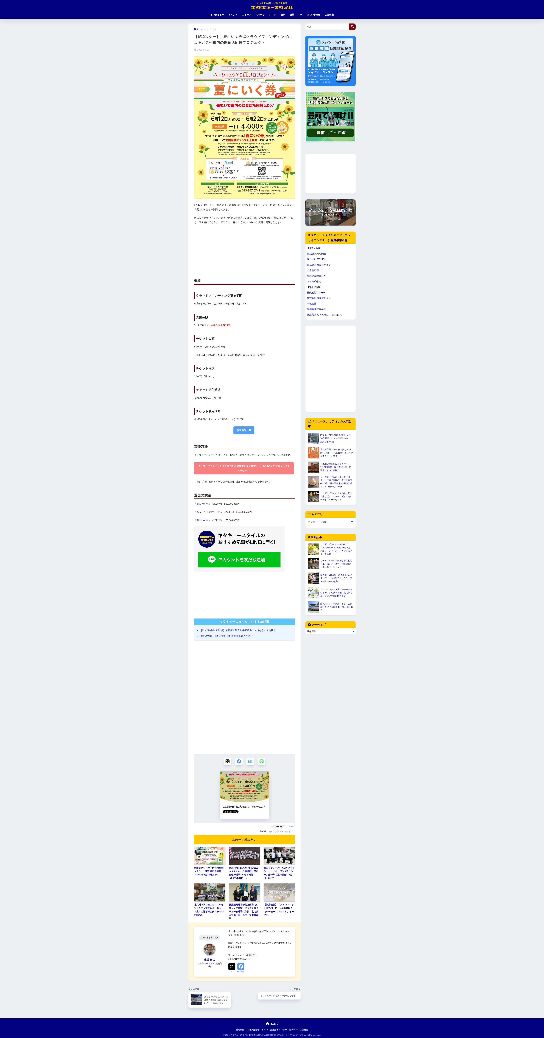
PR (300, 14)
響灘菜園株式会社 (316, 276)
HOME (273, 1023)
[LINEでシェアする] (261, 761)
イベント (233, 14)
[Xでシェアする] (227, 761)
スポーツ (260, 14)
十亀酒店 (311, 303)
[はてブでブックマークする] (250, 761)
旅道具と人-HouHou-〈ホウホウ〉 (325, 314)
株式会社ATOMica (316, 253)
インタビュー (217, 14)
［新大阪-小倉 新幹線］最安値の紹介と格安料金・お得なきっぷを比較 (238, 630)
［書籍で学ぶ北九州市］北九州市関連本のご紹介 (226, 636)
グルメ (272, 14)
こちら (254, 955)
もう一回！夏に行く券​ (208, 512)
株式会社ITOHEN (316, 259)
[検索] (352, 26)
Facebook (240, 971)
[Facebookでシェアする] (239, 761)
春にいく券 (202, 520)
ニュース (246, 14)
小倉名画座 (313, 270)
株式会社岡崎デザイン (319, 265)
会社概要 (240, 1030)
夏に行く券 (202, 503)
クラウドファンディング (282, 831)
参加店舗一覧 (244, 430)
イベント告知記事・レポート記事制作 (280, 1030)
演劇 (283, 14)
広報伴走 (329, 14)
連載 (292, 14)
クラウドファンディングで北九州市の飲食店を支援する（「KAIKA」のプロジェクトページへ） (244, 468)
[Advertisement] (218, 248)
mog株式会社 (314, 281)
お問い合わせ (313, 14)
